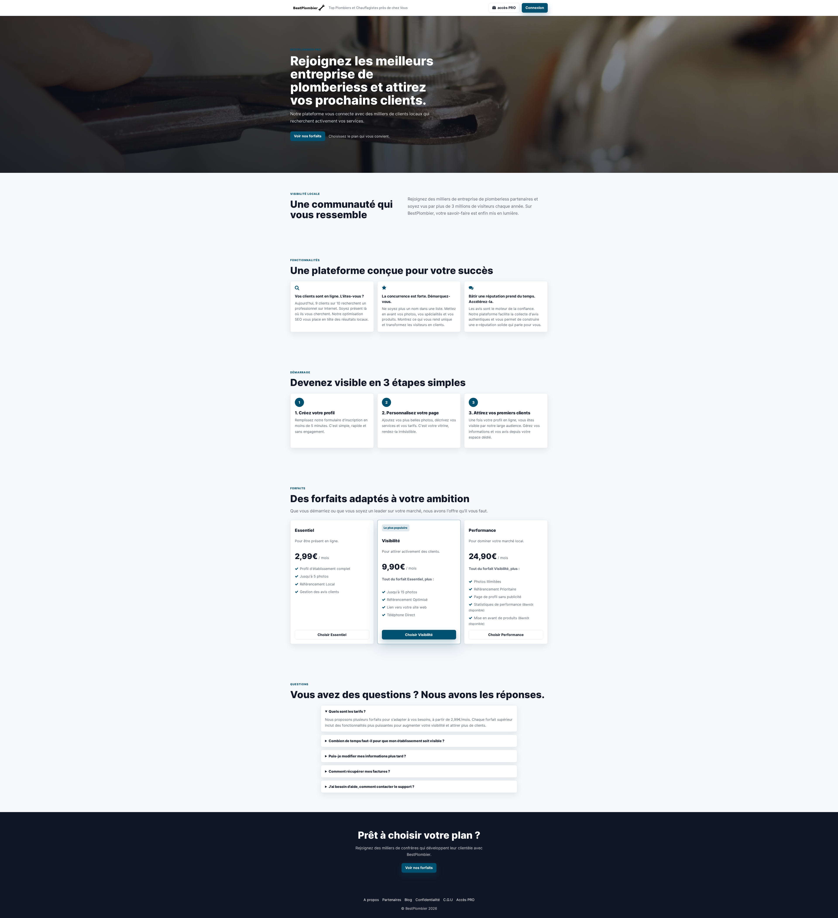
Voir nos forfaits (307, 136)
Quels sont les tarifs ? (347, 711)
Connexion (534, 7)
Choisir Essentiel (332, 634)
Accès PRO (465, 900)
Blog (408, 900)
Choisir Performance (506, 634)
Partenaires (391, 900)
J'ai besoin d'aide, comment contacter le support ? (371, 786)
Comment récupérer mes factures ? (359, 771)
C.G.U (448, 900)
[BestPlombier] (307, 8)
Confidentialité (428, 900)
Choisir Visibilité (419, 634)
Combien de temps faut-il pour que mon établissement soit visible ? (386, 741)
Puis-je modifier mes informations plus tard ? (367, 756)
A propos (371, 900)
